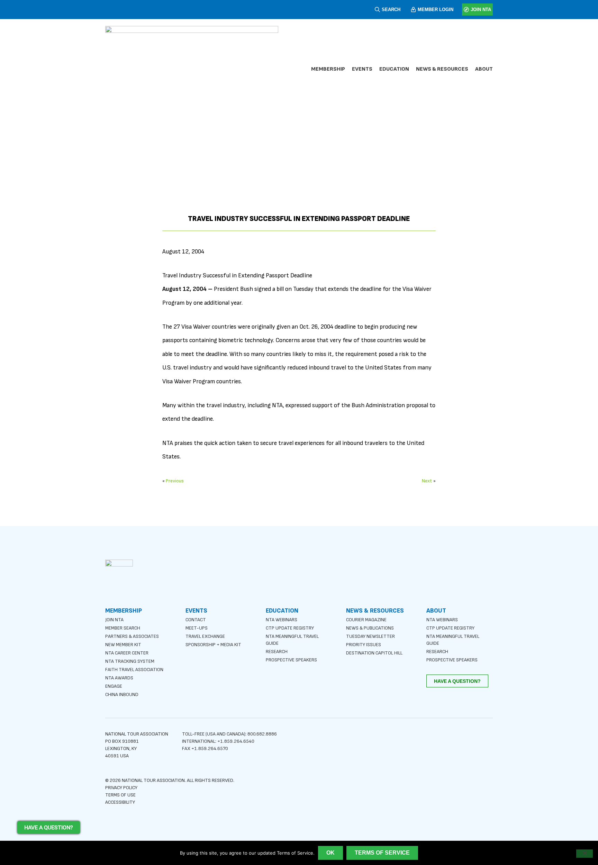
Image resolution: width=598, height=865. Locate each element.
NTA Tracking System (129, 661)
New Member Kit (123, 645)
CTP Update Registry (290, 628)
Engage (113, 686)
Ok (330, 853)
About (484, 69)
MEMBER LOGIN (435, 9)
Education (394, 69)
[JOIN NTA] (466, 9)
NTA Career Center (126, 653)
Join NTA (114, 620)
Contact (195, 620)
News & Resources (442, 69)
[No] (584, 853)
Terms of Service (382, 853)
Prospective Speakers (291, 660)
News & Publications (370, 628)
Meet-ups (196, 628)
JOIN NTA (481, 9)
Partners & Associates (132, 636)
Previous (175, 481)
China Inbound (121, 694)
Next (427, 481)
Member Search (122, 628)
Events (362, 69)
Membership (328, 69)
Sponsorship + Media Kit (213, 645)
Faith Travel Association (134, 669)
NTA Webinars (281, 620)
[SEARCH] (377, 9)
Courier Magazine (366, 620)
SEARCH (391, 9)
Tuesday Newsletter (370, 636)
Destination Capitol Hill (374, 653)
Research (277, 651)
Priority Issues (363, 645)
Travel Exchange (205, 636)
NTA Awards (119, 678)
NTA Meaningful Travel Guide (292, 639)
